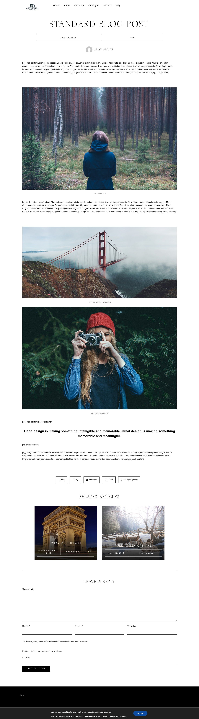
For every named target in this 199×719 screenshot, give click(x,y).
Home (56, 5)
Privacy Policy (22, 695)
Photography (73, 551)
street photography (131, 479)
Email (78, 626)
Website (132, 626)
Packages (93, 5)
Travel (133, 37)
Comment (27, 589)
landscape (93, 479)
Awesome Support (66, 543)
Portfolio (79, 5)
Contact (107, 5)
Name (25, 626)
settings (123, 716)
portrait (110, 479)
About (66, 5)
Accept (140, 713)
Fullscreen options (133, 545)
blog (63, 479)
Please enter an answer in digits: (42, 651)
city (77, 479)
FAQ (117, 5)
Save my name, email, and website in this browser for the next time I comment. (56, 642)
